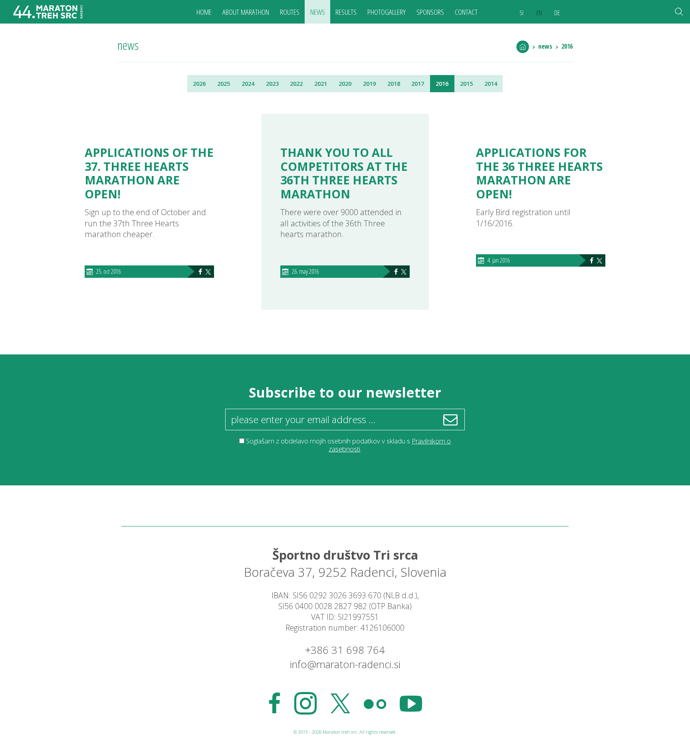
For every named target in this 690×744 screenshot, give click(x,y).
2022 (296, 83)
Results (346, 11)
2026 (199, 83)
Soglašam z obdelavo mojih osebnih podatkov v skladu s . (348, 444)
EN (539, 12)
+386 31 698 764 (345, 650)
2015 (466, 83)
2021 (320, 83)
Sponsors (430, 11)
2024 (248, 83)
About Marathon (245, 11)
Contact (466, 11)
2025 (223, 83)
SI (521, 12)
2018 (393, 83)
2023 (272, 83)
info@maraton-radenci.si (345, 664)
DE (557, 12)
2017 (417, 83)
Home (204, 11)
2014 (490, 83)
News (317, 11)
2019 (369, 83)
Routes (289, 11)
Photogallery (386, 11)
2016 (567, 46)
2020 (345, 83)
